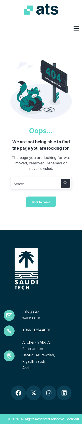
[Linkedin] (64, 393)
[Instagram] (48, 393)
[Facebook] (18, 393)
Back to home (41, 202)
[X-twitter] (33, 393)
